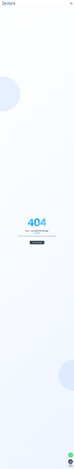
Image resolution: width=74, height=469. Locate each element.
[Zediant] (9, 3)
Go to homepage (37, 242)
